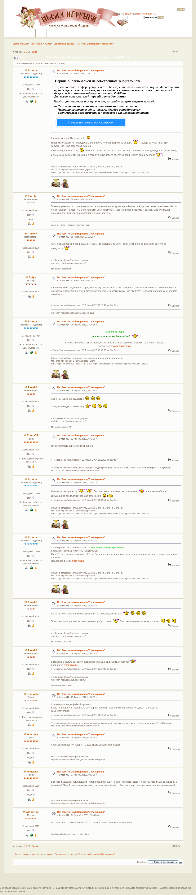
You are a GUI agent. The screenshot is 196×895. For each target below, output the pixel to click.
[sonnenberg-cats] (31, 836)
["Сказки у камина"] (31, 102)
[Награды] (36, 102)
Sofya (32, 277)
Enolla (32, 196)
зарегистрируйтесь (146, 14)
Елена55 (32, 435)
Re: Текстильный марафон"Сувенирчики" (81, 70)
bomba (32, 70)
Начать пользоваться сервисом (90, 122)
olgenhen (32, 812)
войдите (129, 14)
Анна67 (32, 233)
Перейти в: (142, 862)
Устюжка (32, 734)
